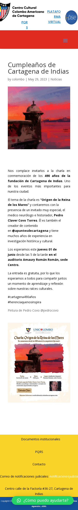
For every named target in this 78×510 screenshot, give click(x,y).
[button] (43, 500)
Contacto (39, 464)
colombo (18, 79)
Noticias (56, 79)
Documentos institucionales (40, 439)
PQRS (39, 452)
